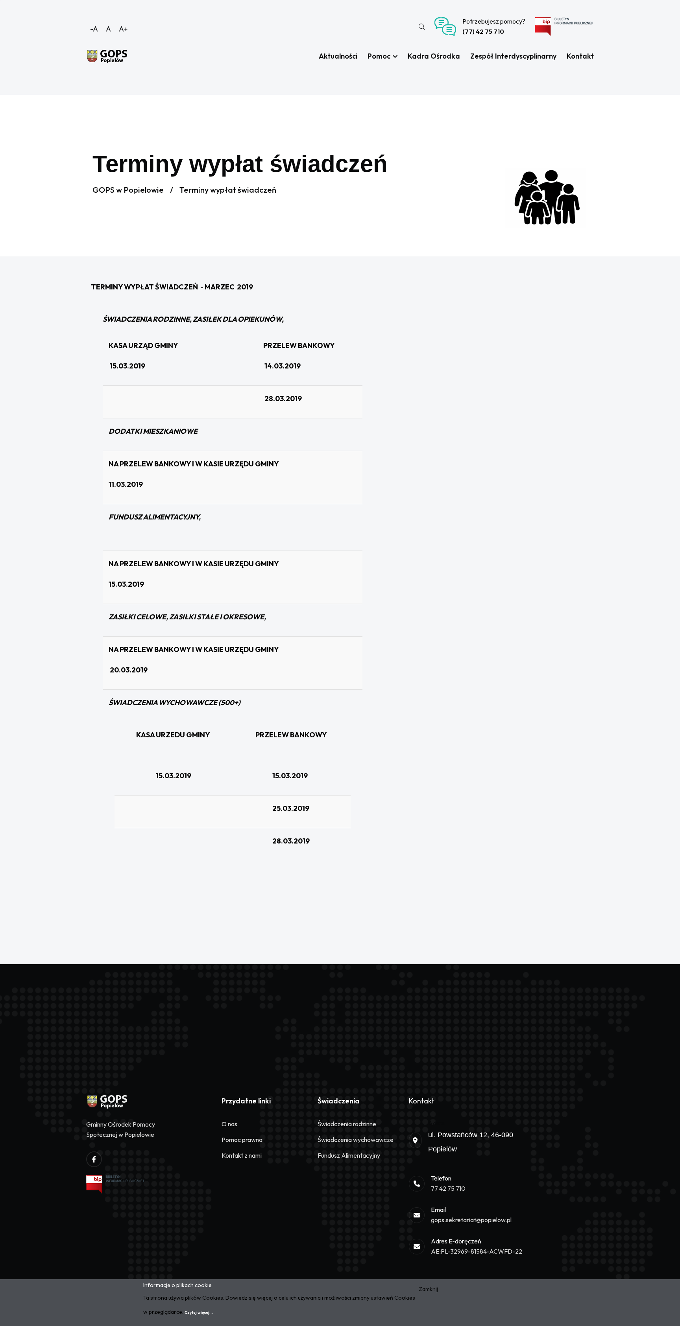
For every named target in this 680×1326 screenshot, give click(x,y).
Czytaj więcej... (199, 1312)
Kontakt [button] (580, 56)
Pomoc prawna (242, 1140)
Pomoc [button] (380, 56)
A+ (123, 28)
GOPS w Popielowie (128, 190)
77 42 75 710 (448, 1188)
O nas (229, 1124)
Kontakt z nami (242, 1155)
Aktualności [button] (338, 56)
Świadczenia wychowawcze (356, 1140)
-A (94, 28)
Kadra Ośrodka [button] (434, 56)
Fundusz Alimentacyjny (349, 1155)
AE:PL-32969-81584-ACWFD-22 (476, 1251)
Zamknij (428, 1289)
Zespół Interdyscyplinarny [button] (513, 56)
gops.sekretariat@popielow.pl (471, 1220)
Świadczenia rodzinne (347, 1124)
